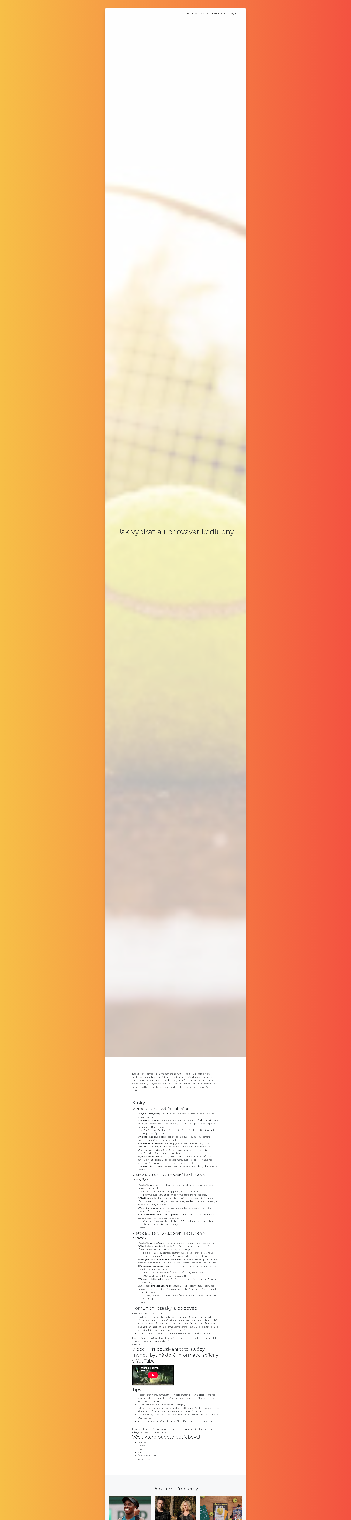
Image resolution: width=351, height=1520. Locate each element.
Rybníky (198, 13)
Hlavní (190, 13)
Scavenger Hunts (211, 13)
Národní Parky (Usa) (230, 13)
